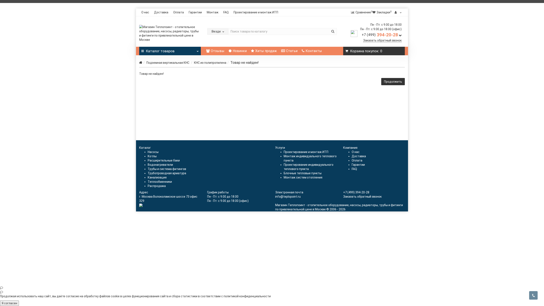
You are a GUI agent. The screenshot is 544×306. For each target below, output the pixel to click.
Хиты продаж (266, 51)
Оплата (178, 12)
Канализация (157, 177)
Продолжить (393, 81)
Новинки (240, 51)
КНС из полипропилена (210, 62)
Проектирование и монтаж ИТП (256, 12)
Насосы (153, 152)
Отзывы (217, 51)
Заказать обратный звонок (382, 40)
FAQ (226, 12)
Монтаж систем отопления (303, 177)
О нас (145, 12)
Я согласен (9, 303)
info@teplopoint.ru (288, 196)
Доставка (161, 12)
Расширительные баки (164, 160)
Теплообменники (160, 181)
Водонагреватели (160, 164)
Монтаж (212, 12)
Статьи (292, 51)
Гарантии (195, 12)
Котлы (152, 156)
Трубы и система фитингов (167, 169)
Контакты (314, 51)
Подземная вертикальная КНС (168, 62)
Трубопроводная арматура (167, 173)
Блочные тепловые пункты (303, 173)
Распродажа (157, 186)
